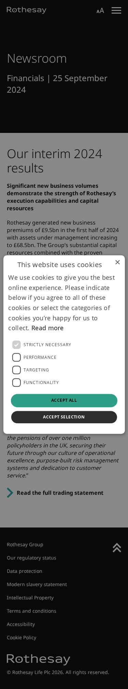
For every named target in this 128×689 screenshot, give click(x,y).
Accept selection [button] (64, 417)
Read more (47, 328)
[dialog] (64, 344)
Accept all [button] (64, 400)
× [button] (117, 262)
